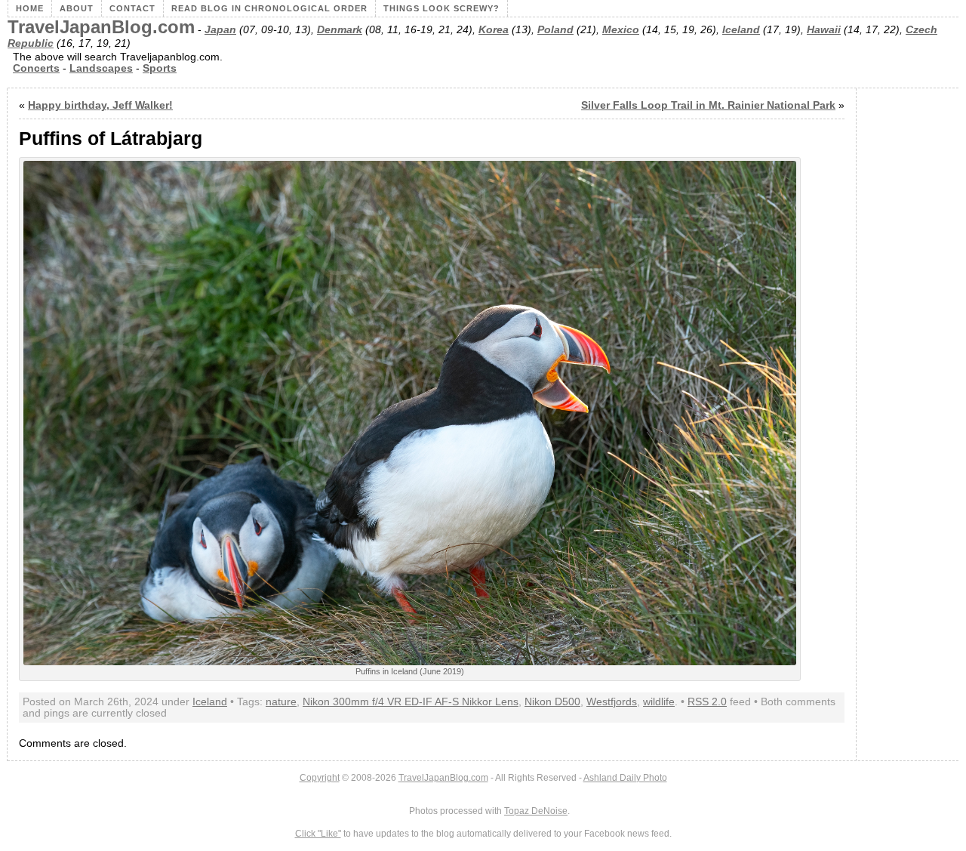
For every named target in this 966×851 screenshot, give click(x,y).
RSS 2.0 (707, 702)
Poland (555, 29)
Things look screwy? (441, 8)
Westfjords (611, 702)
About (77, 8)
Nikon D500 (552, 702)
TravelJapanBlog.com (101, 27)
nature (281, 702)
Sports (160, 68)
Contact (132, 8)
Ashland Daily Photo (625, 777)
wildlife (659, 702)
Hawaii (824, 29)
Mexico (620, 29)
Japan (220, 29)
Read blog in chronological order (269, 8)
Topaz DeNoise (536, 811)
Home (30, 8)
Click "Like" (318, 833)
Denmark (339, 29)
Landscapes (101, 68)
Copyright (320, 777)
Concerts (36, 68)
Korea (493, 29)
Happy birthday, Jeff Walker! (100, 105)
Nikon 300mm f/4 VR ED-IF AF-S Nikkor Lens (410, 702)
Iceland (741, 29)
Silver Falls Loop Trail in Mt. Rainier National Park (708, 105)
